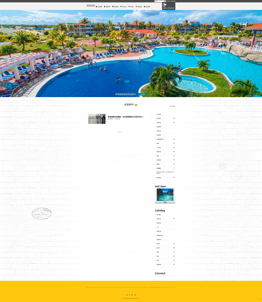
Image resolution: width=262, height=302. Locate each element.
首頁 (170, 106)
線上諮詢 (143, 94)
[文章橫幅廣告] (131, 49)
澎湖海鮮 (158, 135)
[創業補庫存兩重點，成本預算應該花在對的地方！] (96, 119)
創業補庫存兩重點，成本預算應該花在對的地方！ (126, 117)
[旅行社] (91, 5)
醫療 (157, 143)
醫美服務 (158, 239)
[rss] (135, 295)
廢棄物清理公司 (159, 139)
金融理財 (158, 160)
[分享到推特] (127, 295)
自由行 (132, 6)
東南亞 (157, 243)
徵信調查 (158, 177)
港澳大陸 (158, 218)
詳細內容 (118, 118)
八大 (157, 227)
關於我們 (148, 6)
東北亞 (157, 248)
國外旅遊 (116, 6)
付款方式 (124, 6)
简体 (169, 1)
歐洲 (157, 256)
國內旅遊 (140, 6)
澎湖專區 (100, 6)
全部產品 (158, 214)
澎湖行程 (158, 122)
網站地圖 (173, 1)
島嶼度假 (158, 264)
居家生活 (158, 223)
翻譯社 (157, 164)
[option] (165, 196)
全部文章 (158, 114)
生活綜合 (158, 147)
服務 (157, 155)
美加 (157, 252)
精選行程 (108, 6)
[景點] (165, 194)
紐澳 (157, 260)
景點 (165, 202)
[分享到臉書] (129, 295)
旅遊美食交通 (159, 235)
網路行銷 (158, 151)
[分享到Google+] (132, 295)
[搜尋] (164, 1)
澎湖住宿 (158, 131)
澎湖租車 (158, 118)
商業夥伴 (173, 106)
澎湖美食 (158, 126)
